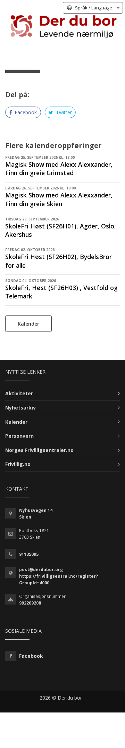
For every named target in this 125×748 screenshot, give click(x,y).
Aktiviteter (19, 393)
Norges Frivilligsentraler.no (39, 450)
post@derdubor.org (41, 569)
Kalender (28, 323)
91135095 (29, 554)
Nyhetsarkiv (20, 407)
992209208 (30, 603)
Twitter (63, 112)
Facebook (25, 112)
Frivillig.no (18, 464)
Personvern (19, 436)
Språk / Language (93, 8)
